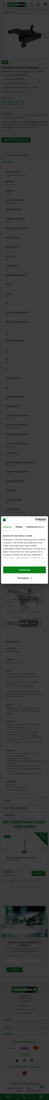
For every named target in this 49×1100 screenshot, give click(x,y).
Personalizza (23, 578)
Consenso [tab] (7, 527)
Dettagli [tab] (19, 527)
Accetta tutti (24, 570)
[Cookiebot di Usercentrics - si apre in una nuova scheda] (35, 520)
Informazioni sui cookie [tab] (36, 527)
